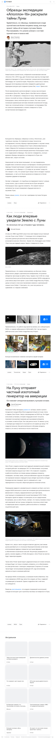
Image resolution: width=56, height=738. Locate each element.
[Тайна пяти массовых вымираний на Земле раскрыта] (16, 653)
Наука (17, 6)
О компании (6, 736)
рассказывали (16, 589)
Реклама (12, 736)
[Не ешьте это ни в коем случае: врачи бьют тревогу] (40, 723)
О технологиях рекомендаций (44, 736)
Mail (2, 736)
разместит (26, 409)
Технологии (30, 212)
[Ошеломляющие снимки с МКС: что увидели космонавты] (40, 700)
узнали (17, 195)
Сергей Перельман (16, 404)
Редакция (18, 736)
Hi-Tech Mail (22, 212)
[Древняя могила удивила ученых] (40, 653)
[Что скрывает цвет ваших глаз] (16, 676)
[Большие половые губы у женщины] (16, 723)
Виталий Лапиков (15, 229)
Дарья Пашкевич (15, 37)
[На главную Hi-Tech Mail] (9, 2)
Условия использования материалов (29, 736)
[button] (28, 54)
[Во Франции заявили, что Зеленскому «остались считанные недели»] (16, 700)
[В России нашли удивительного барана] (40, 676)
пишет (38, 86)
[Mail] (5, 2)
